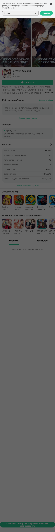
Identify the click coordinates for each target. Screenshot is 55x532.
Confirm (46, 13)
